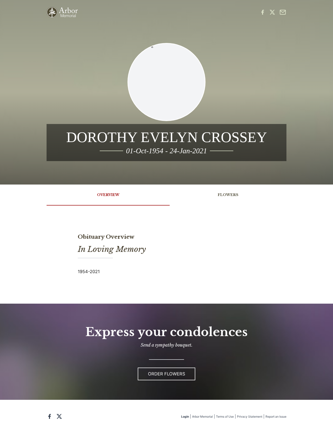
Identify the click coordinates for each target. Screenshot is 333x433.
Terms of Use (225, 416)
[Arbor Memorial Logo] (62, 12)
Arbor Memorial (202, 416)
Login (185, 416)
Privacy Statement (249, 416)
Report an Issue (275, 416)
